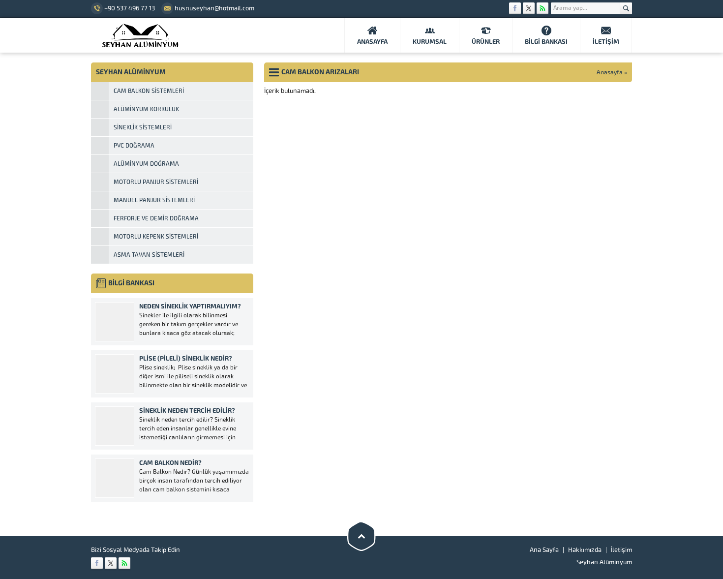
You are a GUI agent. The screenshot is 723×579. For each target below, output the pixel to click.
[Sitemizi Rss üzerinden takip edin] (542, 8)
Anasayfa (610, 72)
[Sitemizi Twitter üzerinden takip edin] (529, 8)
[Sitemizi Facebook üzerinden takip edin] (515, 8)
